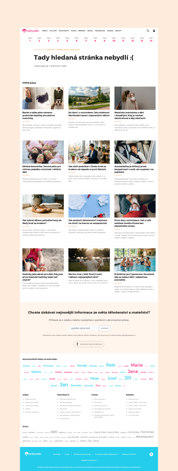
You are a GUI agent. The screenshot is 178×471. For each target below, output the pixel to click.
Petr (111, 365)
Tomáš (82, 365)
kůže (91, 432)
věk (77, 441)
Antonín (45, 372)
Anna (52, 378)
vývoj (72, 441)
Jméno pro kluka (31, 402)
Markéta (83, 372)
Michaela (78, 379)
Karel (101, 366)
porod (84, 436)
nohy (41, 437)
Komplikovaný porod (102, 409)
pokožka (64, 437)
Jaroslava (143, 379)
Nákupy (118, 31)
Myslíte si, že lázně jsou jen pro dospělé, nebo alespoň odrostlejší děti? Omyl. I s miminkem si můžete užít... (86, 124)
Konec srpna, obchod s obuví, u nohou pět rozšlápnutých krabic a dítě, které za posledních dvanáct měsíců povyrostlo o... (41, 232)
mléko (25, 437)
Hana (58, 372)
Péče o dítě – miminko (137, 406)
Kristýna (59, 379)
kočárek (85, 432)
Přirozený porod (100, 406)
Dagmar (31, 379)
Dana (146, 366)
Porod (73, 31)
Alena (72, 366)
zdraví (83, 440)
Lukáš (152, 366)
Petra (90, 372)
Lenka (143, 372)
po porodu (73, 437)
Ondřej (111, 386)
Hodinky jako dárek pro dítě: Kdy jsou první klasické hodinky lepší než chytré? (42, 277)
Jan (64, 385)
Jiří (127, 378)
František (88, 385)
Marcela (119, 366)
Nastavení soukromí (89, 460)
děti (54, 432)
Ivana (96, 372)
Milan (122, 372)
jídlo (78, 432)
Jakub (118, 386)
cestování (39, 432)
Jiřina (124, 386)
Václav (54, 385)
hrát (75, 432)
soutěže (128, 437)
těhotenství (144, 437)
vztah (66, 441)
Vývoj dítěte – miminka (138, 402)
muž (31, 437)
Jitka (39, 366)
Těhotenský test (66, 402)
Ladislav (136, 379)
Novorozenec (134, 399)
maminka (100, 432)
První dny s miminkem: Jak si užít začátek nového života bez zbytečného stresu (132, 223)
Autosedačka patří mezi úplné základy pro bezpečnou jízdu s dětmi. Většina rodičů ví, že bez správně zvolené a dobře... (133, 181)
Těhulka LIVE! (36, 441)
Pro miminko (134, 415)
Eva (98, 385)
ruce (123, 437)
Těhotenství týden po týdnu (70, 406)
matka (123, 432)
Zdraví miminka (135, 409)
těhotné (26, 441)
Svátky (27, 409)
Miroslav (48, 365)
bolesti (31, 432)
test (133, 437)
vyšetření (58, 441)
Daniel (51, 372)
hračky (69, 432)
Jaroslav (76, 385)
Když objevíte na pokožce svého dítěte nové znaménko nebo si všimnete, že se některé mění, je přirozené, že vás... (134, 127)
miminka (133, 432)
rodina (111, 437)
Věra (151, 379)
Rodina (110, 31)
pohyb (57, 437)
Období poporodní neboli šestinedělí (104, 416)
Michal (26, 366)
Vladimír (44, 379)
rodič (118, 437)
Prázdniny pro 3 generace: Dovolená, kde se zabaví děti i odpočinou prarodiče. (134, 277)
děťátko (62, 432)
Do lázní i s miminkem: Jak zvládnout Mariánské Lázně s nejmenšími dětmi (89, 114)
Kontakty (56, 454)
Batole (90, 31)
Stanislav (65, 366)
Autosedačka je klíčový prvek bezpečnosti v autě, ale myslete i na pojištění (134, 169)
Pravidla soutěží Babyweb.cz (106, 454)
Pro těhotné (64, 418)
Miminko (81, 31)
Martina (151, 372)
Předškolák (100, 31)
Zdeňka (86, 379)
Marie (137, 365)
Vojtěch (71, 379)
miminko (147, 432)
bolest (24, 432)
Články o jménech (32, 412)
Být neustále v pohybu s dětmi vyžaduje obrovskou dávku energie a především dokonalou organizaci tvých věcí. (42, 127)
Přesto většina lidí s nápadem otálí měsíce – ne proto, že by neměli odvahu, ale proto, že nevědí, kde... (87, 178)
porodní (103, 437)
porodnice (93, 437)
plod (46, 437)
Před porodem (100, 399)
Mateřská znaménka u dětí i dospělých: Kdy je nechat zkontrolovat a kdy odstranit (129, 115)
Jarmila (37, 379)
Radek (120, 379)
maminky (113, 432)
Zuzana (104, 386)
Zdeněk (93, 366)
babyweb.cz (39, 50)
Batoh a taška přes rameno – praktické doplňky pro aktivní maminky (38, 115)
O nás (67, 454)
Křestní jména (30, 399)
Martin (36, 372)
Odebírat (105, 328)
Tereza (107, 372)
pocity (51, 437)
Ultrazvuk (63, 409)
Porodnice (98, 402)
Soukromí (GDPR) (129, 454)
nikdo (36, 437)
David (58, 366)
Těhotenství (64, 31)
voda (51, 441)
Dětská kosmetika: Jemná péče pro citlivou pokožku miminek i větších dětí (41, 169)
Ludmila (26, 372)
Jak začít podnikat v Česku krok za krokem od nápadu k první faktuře (87, 168)
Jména (44, 31)
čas (90, 440)
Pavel (94, 378)
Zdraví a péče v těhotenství (70, 412)
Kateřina (68, 372)
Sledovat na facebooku (91, 344)
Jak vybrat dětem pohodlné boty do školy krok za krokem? (42, 222)
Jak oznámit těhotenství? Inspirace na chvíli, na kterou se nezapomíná (87, 222)
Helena (77, 372)
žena (96, 440)
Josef (112, 378)
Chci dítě (53, 31)
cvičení (46, 432)
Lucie (126, 366)
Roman (25, 379)
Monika (66, 379)
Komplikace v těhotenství (70, 415)
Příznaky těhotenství (68, 399)
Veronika (115, 372)
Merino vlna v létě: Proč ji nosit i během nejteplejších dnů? (85, 275)
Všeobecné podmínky (82, 454)
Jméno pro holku (31, 406)
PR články (26, 121)
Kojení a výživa (134, 412)
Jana (133, 371)
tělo (45, 440)
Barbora (103, 379)
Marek (33, 366)
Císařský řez (98, 412)
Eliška (101, 372)
